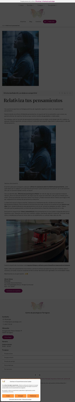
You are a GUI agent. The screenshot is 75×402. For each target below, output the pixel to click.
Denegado (20, 395)
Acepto (8, 395)
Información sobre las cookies (15, 399)
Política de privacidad (26, 399)
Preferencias (33, 395)
